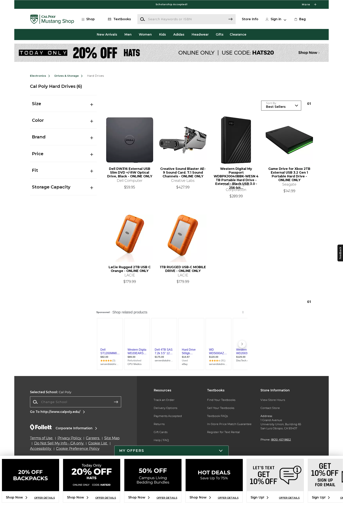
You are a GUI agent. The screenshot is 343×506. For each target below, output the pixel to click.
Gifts (219, 34)
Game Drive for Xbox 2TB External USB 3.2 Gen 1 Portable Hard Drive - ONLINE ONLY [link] (289, 174)
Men (128, 34)
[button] (171, 4)
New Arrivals (107, 34)
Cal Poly (50, 392)
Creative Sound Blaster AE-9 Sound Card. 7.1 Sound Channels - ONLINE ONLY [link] (183, 172)
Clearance (238, 34)
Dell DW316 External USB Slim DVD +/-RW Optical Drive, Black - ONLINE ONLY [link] (129, 172)
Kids (162, 34)
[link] (299, 19)
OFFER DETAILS (44, 497)
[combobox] (75, 401)
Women (145, 34)
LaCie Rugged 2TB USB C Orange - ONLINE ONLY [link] (130, 269)
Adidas (178, 34)
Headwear (200, 34)
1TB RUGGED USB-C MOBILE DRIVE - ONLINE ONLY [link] (183, 269)
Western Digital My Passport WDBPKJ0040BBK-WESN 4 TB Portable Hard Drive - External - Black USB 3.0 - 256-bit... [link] (236, 174)
